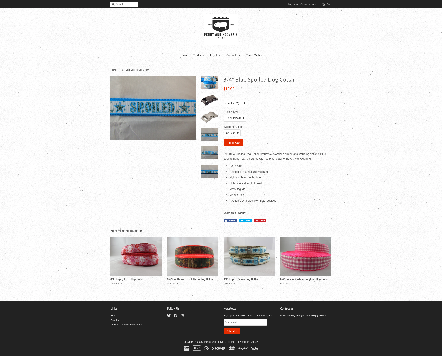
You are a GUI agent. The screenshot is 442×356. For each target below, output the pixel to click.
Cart (329, 4)
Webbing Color (233, 127)
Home (183, 55)
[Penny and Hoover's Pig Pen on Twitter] (169, 316)
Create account (308, 4)
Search (114, 315)
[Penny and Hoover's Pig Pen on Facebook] (175, 316)
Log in (291, 4)
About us (215, 55)
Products (198, 55)
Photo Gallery (254, 55)
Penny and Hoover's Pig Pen (219, 341)
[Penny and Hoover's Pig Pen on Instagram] (182, 316)
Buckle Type (231, 112)
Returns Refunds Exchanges (126, 324)
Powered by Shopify (247, 341)
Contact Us (233, 55)
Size (226, 97)
